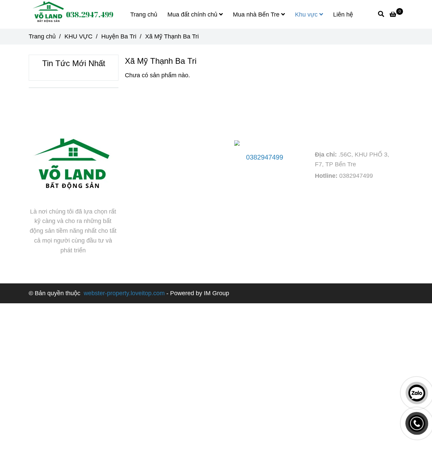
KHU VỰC (78, 36)
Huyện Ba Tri (118, 36)
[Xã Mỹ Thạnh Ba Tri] (72, 14)
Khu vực (307, 14)
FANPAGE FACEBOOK (166, 118)
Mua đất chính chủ (193, 14)
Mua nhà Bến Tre (257, 14)
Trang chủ (143, 14)
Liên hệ (343, 14)
